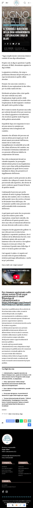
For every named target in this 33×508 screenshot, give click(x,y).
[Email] (13, 43)
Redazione (10, 48)
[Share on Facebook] (7, 43)
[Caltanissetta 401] (16, 3)
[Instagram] (6, 492)
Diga (21, 414)
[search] (24, 2)
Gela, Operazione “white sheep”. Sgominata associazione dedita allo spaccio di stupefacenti (14, 383)
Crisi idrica (15, 414)
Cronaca (6, 25)
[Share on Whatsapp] (10, 43)
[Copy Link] (16, 43)
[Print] (19, 43)
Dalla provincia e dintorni (17, 25)
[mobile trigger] (3, 3)
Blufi (10, 414)
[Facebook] (3, 492)
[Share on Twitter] (13, 505)
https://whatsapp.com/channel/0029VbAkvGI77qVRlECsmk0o (16, 303)
